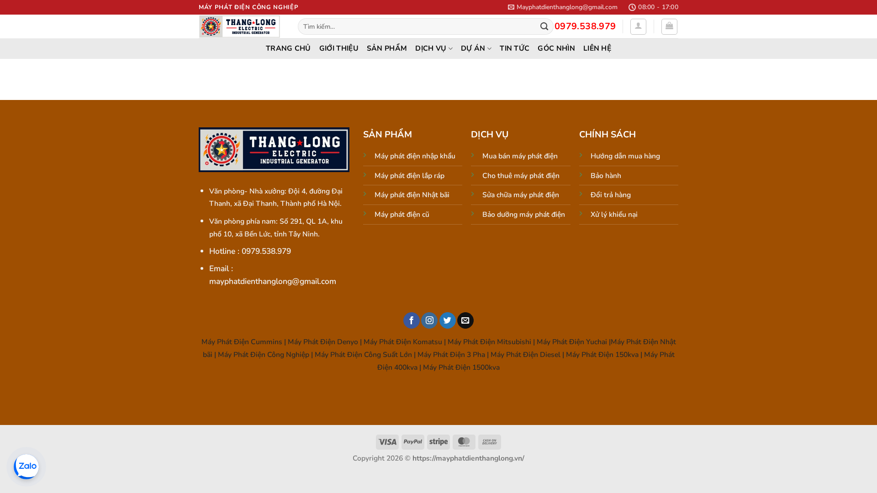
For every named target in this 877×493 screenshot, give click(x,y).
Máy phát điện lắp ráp (409, 176)
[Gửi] (544, 26)
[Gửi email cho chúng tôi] (465, 320)
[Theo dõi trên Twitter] (447, 320)
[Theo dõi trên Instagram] (429, 320)
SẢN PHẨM (387, 48)
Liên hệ (597, 48)
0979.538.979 (585, 26)
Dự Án (473, 48)
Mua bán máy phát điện (520, 156)
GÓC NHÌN (556, 48)
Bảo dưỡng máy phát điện (523, 215)
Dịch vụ (430, 48)
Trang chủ (288, 48)
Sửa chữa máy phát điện (520, 195)
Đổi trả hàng (611, 195)
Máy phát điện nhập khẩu (415, 156)
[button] (563, 7)
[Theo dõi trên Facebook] (411, 320)
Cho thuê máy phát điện (521, 176)
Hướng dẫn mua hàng (625, 156)
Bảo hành (606, 176)
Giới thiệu (339, 48)
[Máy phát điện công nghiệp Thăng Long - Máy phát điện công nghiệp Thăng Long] (241, 26)
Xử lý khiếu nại (614, 215)
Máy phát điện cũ (402, 215)
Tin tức (514, 48)
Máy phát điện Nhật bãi (412, 195)
